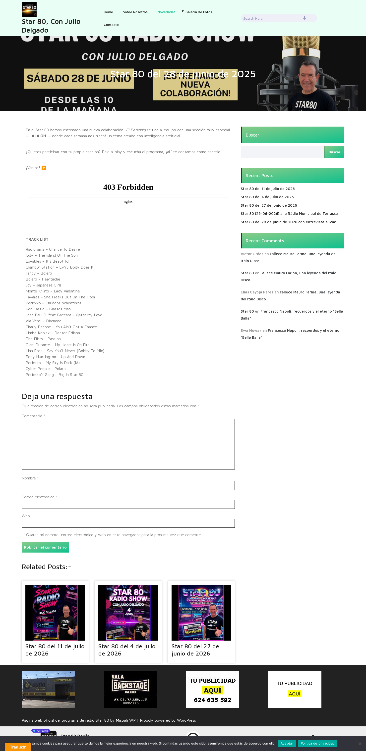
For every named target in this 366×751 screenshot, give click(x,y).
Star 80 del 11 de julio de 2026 (268, 189)
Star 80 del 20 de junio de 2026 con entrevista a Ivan (288, 222)
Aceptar (287, 743)
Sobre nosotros (135, 12)
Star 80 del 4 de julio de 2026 (267, 197)
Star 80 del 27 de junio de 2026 (195, 650)
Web (26, 516)
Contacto (111, 24)
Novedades (167, 12)
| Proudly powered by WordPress (166, 720)
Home (108, 12)
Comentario (33, 416)
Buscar (252, 135)
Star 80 (247, 273)
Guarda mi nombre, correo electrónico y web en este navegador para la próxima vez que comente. (114, 534)
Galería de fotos (198, 12)
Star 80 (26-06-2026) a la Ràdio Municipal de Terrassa (289, 213)
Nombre (30, 478)
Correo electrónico (40, 497)
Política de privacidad (318, 743)
